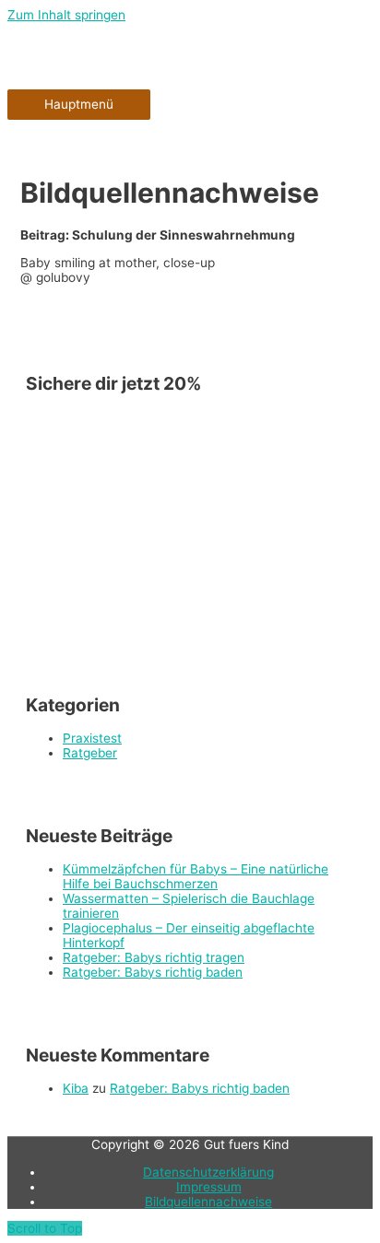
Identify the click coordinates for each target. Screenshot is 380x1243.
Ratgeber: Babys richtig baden (153, 972)
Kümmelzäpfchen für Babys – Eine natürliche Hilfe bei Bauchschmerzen (195, 876)
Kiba (76, 1088)
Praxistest (92, 738)
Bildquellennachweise (208, 1201)
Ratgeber (90, 752)
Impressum (209, 1186)
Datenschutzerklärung (208, 1172)
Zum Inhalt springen (66, 14)
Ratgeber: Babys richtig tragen (153, 957)
